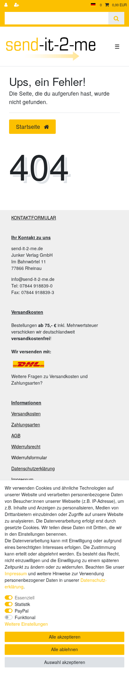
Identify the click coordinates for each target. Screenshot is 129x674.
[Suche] (116, 18)
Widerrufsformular (29, 457)
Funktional (25, 617)
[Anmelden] (6, 5)
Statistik (22, 604)
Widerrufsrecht (25, 446)
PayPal (21, 611)
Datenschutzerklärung (33, 468)
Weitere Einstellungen (26, 624)
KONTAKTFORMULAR (33, 217)
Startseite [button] (29, 126)
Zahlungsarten (25, 424)
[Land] (93, 5)
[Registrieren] (17, 5)
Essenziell (24, 597)
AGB (15, 435)
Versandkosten (26, 413)
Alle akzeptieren (64, 637)
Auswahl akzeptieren (64, 662)
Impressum (22, 479)
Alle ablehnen (64, 649)
